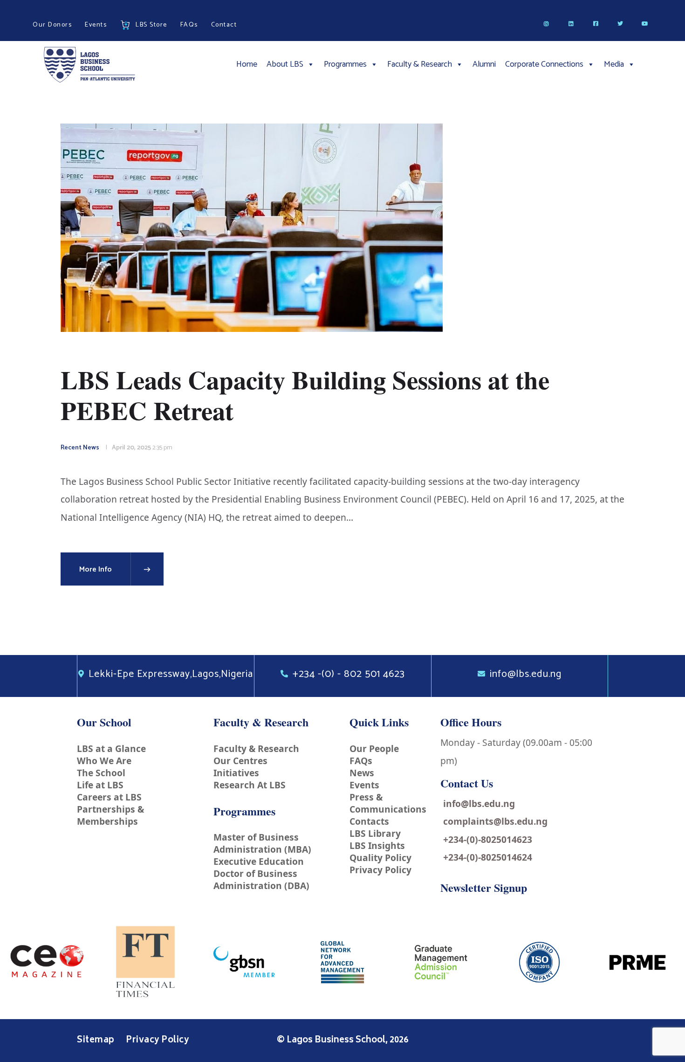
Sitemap (96, 1040)
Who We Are (104, 760)
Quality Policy (380, 857)
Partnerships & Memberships (110, 815)
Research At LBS (249, 785)
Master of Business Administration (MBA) (262, 843)
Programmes (345, 64)
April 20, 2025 (131, 447)
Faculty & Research (419, 64)
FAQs (360, 760)
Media (614, 64)
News (361, 772)
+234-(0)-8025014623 (487, 839)
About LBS (285, 64)
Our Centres (240, 760)
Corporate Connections (544, 64)
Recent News (80, 447)
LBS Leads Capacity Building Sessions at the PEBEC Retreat (305, 395)
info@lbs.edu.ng (479, 803)
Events (364, 785)
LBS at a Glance (111, 748)
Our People (374, 748)
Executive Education (258, 861)
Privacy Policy (380, 869)
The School (101, 772)
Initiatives (236, 772)
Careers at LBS (109, 797)
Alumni (484, 64)
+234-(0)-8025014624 (487, 857)
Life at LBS (100, 785)
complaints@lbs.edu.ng (495, 821)
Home (246, 64)
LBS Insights (377, 845)
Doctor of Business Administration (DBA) (261, 879)
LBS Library (375, 833)
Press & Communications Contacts (387, 809)
